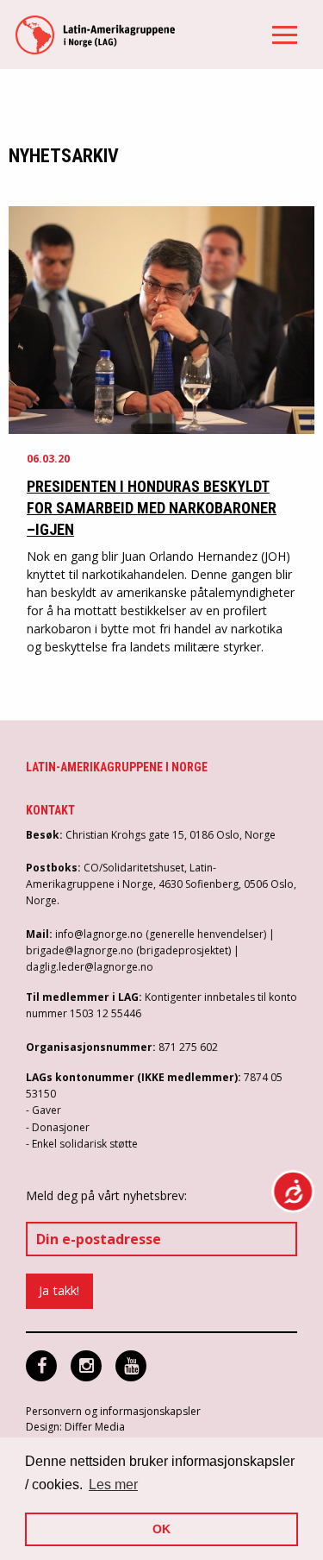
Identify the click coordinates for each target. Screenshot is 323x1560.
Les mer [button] (113, 1484)
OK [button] (161, 1529)
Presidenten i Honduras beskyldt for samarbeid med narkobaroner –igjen (151, 507)
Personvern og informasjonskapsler (113, 1411)
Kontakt (50, 810)
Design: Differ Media (75, 1426)
